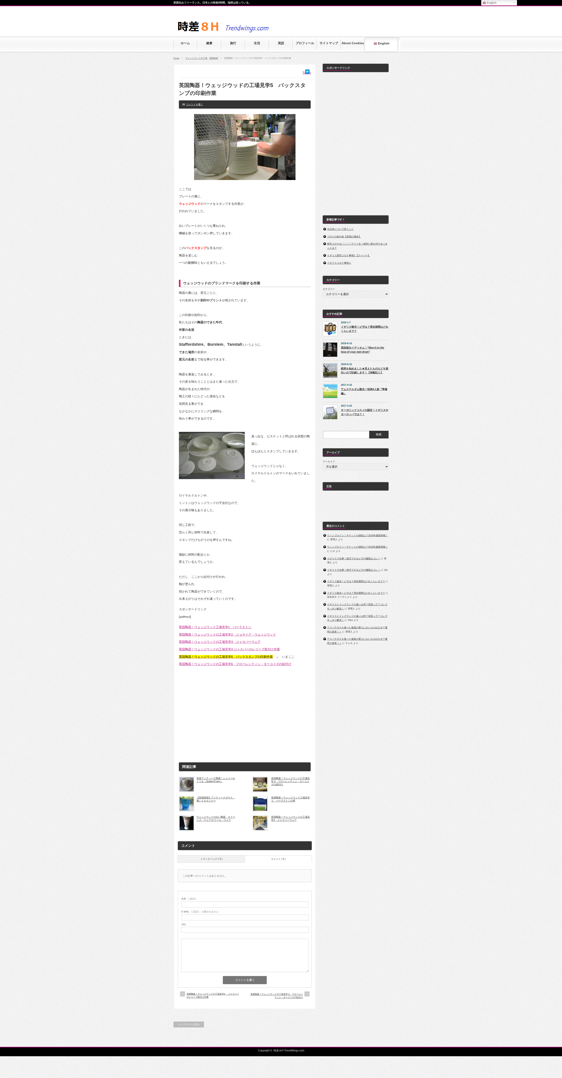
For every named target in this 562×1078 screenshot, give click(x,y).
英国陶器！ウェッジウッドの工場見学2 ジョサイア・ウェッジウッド (227, 634)
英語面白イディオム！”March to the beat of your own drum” (362, 349)
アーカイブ (329, 461)
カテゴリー (329, 289)
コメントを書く (194, 104)
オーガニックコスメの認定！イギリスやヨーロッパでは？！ (364, 412)
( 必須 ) (188, 898)
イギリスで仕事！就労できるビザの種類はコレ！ (353, 558)
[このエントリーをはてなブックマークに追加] (307, 73)
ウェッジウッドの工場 (196, 58)
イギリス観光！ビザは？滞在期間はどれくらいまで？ (364, 329)
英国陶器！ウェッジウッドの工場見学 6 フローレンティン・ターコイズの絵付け (290, 781)
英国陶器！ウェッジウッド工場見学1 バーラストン (215, 627)
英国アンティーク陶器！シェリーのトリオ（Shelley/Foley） (215, 780)
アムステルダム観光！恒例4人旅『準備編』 (364, 391)
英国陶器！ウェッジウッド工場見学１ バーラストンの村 (290, 799)
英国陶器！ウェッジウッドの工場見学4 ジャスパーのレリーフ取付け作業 (229, 649)
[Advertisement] (245, 713)
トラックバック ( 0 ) (211, 859)
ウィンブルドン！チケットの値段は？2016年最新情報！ (357, 535)
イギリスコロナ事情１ (339, 263)
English (383, 43)
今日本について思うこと (340, 229)
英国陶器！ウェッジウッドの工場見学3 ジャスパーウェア (220, 642)
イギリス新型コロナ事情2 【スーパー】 (348, 255)
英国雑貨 (213, 58)
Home (176, 58)
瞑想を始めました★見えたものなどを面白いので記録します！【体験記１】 (364, 370)
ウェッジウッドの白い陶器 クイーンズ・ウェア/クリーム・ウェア (215, 818)
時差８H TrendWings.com (289, 1050)
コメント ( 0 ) (278, 859)
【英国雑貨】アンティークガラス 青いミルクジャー (215, 799)
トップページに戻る (189, 1024)
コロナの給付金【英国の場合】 (344, 236)
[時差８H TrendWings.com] (240, 33)
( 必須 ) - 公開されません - (200, 911)
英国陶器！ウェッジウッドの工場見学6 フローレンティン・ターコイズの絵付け (235, 664)
